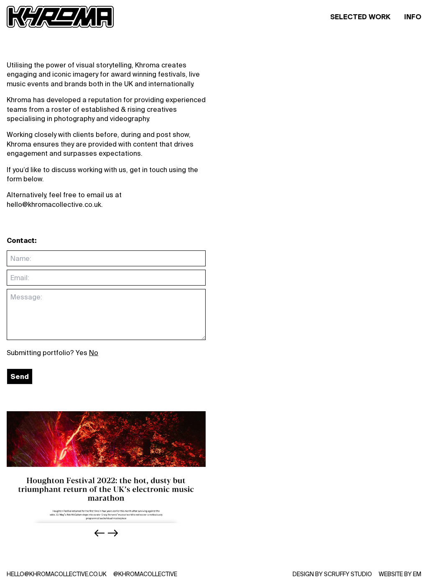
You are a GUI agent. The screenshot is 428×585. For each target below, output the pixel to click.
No (93, 352)
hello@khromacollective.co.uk (57, 574)
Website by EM (400, 574)
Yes (81, 352)
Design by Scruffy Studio (332, 574)
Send (19, 376)
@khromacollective (145, 574)
